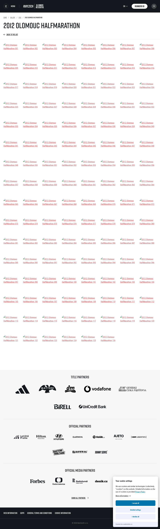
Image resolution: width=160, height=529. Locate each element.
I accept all (135, 503)
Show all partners (79, 498)
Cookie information (63, 513)
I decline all (135, 516)
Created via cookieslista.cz (124, 524)
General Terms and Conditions (39, 513)
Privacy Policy (140, 491)
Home (5, 17)
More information (122, 495)
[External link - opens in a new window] (22, 389)
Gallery (12, 17)
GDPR (22, 513)
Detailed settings (135, 510)
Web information (10, 513)
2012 (20, 17)
